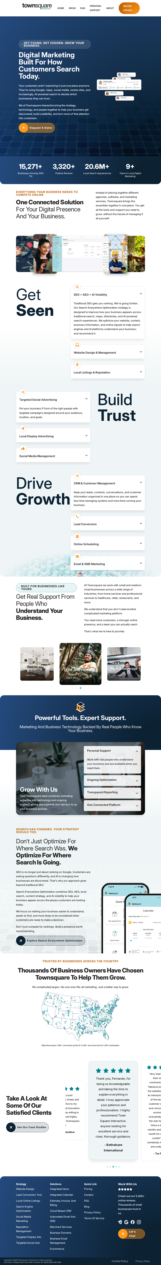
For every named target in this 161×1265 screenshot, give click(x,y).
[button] (108, 294)
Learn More (30, 675)
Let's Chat (128, 1233)
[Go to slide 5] (119, 1166)
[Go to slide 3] (113, 1166)
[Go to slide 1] (107, 1166)
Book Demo (127, 8)
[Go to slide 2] (110, 1166)
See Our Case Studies (27, 1127)
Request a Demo (36, 128)
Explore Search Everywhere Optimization (51, 940)
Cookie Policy (120, 1261)
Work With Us (127, 1184)
